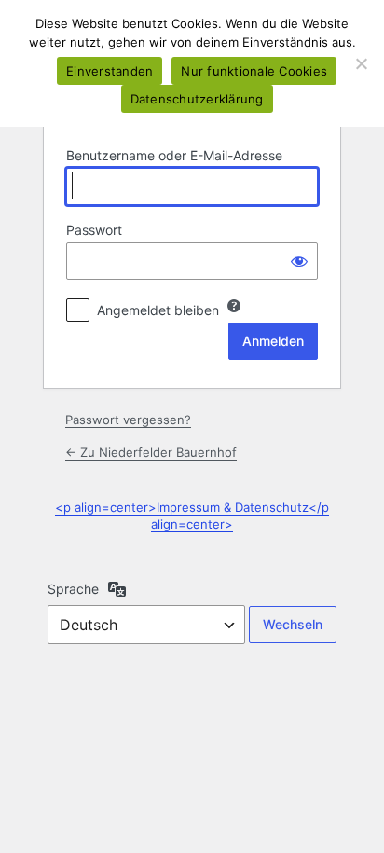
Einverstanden (109, 70)
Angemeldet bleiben (158, 310)
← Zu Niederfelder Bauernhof (151, 452)
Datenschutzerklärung (197, 98)
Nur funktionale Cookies (254, 70)
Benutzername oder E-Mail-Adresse (174, 155)
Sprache (73, 589)
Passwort (94, 230)
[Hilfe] (234, 306)
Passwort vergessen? (128, 419)
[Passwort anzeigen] (299, 261)
